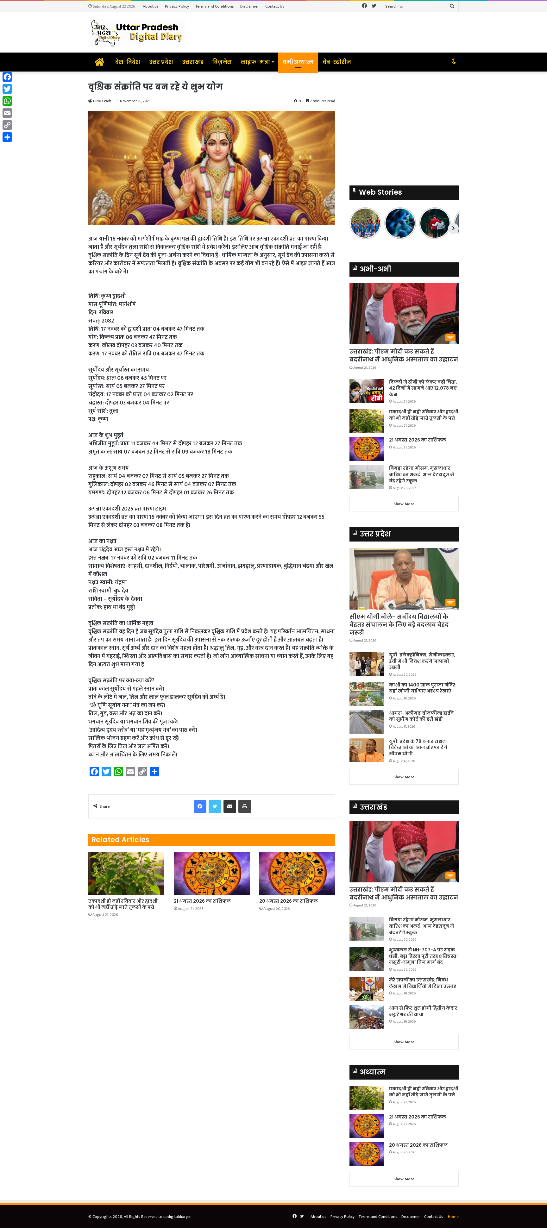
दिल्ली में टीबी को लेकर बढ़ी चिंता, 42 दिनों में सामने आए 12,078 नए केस (423, 388)
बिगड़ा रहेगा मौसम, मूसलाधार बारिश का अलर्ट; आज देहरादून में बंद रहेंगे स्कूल (421, 474)
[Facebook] (7, 77)
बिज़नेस (222, 62)
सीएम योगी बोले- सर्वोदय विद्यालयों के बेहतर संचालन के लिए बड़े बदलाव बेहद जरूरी (399, 624)
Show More (404, 503)
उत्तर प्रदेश (161, 62)
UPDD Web (102, 101)
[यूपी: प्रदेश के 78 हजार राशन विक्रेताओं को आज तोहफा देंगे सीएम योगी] (366, 750)
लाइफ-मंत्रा (255, 62)
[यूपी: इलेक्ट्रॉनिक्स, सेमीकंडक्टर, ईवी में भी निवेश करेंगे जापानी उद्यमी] (366, 664)
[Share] (7, 137)
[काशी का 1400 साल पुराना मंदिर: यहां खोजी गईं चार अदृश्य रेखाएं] (366, 694)
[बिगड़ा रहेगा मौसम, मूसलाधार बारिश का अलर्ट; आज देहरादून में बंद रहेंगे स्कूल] (366, 477)
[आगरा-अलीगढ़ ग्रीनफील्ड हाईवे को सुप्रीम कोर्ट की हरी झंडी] (366, 722)
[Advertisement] (404, 125)
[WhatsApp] (7, 101)
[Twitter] (7, 89)
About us (151, 6)
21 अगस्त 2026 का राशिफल (202, 901)
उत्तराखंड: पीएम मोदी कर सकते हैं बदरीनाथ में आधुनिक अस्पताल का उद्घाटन (403, 355)
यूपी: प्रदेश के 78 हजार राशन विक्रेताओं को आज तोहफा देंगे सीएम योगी (418, 747)
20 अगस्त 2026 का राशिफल (288, 901)
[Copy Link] (7, 125)
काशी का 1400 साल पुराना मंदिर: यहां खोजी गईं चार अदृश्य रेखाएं (422, 688)
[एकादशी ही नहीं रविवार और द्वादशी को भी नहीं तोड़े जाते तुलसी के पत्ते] (126, 873)
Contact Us (274, 6)
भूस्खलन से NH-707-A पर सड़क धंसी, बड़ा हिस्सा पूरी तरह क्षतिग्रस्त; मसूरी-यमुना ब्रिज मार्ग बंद (423, 956)
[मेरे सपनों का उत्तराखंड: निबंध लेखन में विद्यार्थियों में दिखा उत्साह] (366, 989)
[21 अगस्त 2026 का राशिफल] (212, 873)
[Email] (7, 113)
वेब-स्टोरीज (337, 62)
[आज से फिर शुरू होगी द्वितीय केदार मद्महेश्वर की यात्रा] (366, 1017)
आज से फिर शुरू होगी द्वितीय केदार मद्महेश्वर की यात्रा (423, 1011)
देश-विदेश (127, 62)
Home (453, 1216)
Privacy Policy (177, 6)
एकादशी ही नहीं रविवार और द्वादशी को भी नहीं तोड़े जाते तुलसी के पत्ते (123, 904)
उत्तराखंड (192, 62)
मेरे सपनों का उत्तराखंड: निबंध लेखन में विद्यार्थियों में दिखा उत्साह (422, 983)
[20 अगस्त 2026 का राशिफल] (297, 873)
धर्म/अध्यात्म (298, 62)
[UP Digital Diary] (136, 32)
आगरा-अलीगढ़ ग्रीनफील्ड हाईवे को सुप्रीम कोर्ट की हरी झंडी (421, 716)
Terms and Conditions (214, 6)
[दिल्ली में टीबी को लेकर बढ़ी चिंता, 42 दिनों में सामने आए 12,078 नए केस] (366, 391)
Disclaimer (249, 6)
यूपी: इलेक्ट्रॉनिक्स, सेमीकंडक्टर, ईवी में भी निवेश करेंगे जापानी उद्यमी (422, 661)
